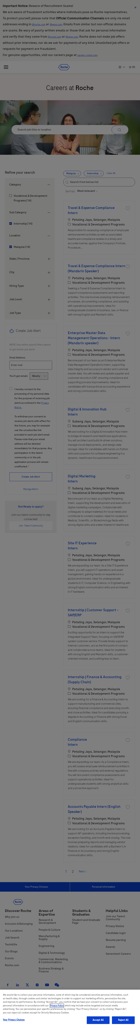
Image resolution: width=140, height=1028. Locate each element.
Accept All (98, 1020)
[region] (70, 1009)
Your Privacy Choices (14, 1019)
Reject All (123, 1020)
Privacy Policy (57, 1005)
